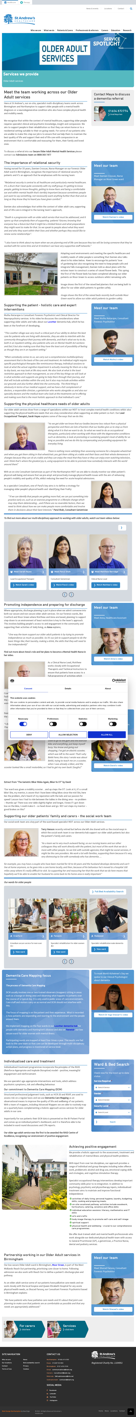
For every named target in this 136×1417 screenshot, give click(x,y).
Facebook (52, 1390)
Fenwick (70, 1030)
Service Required (103, 1081)
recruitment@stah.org (62, 1373)
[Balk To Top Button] (131, 1411)
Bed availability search (31, 1363)
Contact (121, 8)
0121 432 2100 (62, 1366)
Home (101, 1411)
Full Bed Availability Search (109, 892)
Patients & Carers (65, 30)
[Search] (131, 8)
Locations (108, 8)
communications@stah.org (62, 1370)
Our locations (7, 1363)
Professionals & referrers (87, 30)
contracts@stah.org (66, 1380)
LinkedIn (53, 1394)
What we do (49, 30)
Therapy (27, 2)
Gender (98, 1094)
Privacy (26, 1366)
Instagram (53, 1400)
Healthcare (11, 2)
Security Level (102, 1106)
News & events (92, 8)
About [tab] (108, 688)
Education (115, 30)
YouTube (53, 1397)
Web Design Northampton (11, 1411)
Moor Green (58, 1265)
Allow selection (68, 734)
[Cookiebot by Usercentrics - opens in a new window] (114, 681)
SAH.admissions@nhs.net (64, 1376)
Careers (104, 30)
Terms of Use (7, 1369)
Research (127, 30)
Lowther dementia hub (65, 1026)
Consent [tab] (28, 688)
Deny (29, 734)
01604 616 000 (63, 1359)
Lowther (52, 322)
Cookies (26, 1369)
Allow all (107, 734)
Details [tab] (68, 688)
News (25, 1359)
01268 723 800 (57, 1363)
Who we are (36, 30)
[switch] (53, 724)
